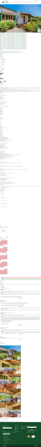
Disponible (2, 278)
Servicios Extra (16, 429)
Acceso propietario (35, 0)
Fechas (1, 72)
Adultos (1, 74)
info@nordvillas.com (6, 437)
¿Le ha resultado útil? (20, 297)
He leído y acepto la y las (32, 429)
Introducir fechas (1, 78)
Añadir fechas (1, 73)
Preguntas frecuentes (17, 431)
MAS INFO (33, 434)
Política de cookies (23, 427)
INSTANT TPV (28, 434)
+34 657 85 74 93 (5, 436)
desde (0, 81)
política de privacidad (34, 429)
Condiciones (2, 68)
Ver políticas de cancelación (3, 179)
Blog (15, 430)
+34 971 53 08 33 (5, 435)
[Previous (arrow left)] (0, 56)
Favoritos (38, 0)
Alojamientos (16, 427)
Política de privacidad (23, 428)
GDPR (15, 432)
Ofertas (15, 428)
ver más (2, 292)
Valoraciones (2, 69)
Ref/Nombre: (8, 427)
